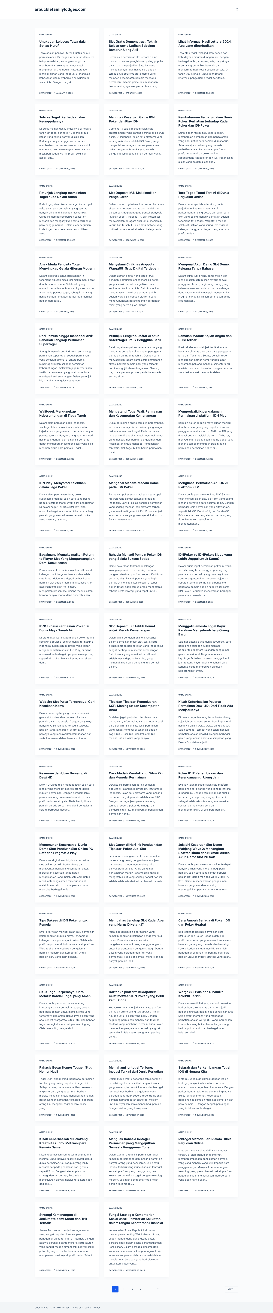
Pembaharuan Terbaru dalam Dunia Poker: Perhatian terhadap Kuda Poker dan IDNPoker (205, 121)
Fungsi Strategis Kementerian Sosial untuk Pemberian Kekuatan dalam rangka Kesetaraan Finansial (136, 1219)
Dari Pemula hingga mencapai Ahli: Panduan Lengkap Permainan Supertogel (66, 340)
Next (230, 1289)
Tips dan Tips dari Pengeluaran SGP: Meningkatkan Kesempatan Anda (134, 706)
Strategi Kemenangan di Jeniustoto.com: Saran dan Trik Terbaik (63, 1219)
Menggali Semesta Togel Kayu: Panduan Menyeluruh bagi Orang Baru (203, 630)
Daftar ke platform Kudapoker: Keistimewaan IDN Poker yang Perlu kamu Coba (136, 996)
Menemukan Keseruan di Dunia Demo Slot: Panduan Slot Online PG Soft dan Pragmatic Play (66, 849)
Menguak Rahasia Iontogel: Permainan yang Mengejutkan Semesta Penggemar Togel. (132, 1143)
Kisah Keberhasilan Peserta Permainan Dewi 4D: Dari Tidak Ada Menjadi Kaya (205, 706)
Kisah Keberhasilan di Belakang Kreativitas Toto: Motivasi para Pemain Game (63, 1143)
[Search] (237, 9)
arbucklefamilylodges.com (61, 9)
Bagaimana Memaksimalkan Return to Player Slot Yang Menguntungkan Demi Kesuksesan (66, 559)
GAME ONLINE (45, 34)
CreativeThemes (91, 1307)
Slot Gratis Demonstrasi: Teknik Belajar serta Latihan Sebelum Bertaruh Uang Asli (133, 46)
